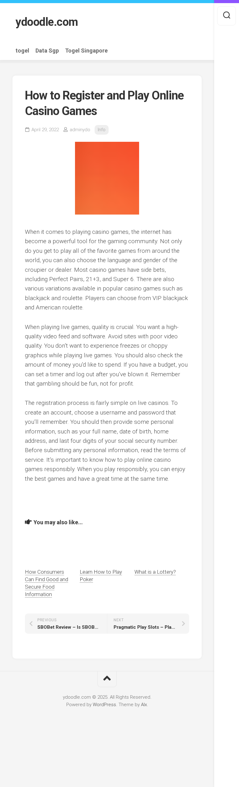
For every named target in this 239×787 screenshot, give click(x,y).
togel (22, 51)
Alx (144, 704)
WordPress (104, 704)
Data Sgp (47, 51)
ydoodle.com (47, 22)
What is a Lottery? (155, 572)
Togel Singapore (86, 51)
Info (101, 129)
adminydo (80, 129)
